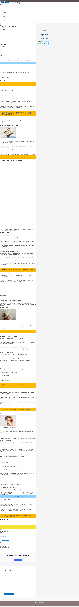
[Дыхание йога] (2, 533)
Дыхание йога (2, 535)
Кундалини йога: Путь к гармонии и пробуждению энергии (4, 547)
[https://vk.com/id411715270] (0, 0)
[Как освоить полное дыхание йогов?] (5, 541)
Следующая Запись (3, 564)
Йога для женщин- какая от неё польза (5, 532)
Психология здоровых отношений (46, 39)
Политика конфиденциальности (39, 602)
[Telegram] (1, 0)
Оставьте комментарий (7, 27)
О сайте (3, 16)
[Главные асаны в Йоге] (2, 549)
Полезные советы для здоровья (45, 38)
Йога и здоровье (13, 27)
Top (0, 606)
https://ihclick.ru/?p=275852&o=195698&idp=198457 (15, 496)
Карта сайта (4, 12)
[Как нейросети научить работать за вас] (44, 41)
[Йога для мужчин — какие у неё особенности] (3, 536)
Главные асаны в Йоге (4, 551)
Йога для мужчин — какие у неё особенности (5, 538)
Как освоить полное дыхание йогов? (5, 543)
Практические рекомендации (10, 3)
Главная (3, 8)
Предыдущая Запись (3, 563)
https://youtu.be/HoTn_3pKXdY (5, 270)
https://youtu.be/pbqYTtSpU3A (25, 409)
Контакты (3, 20)
